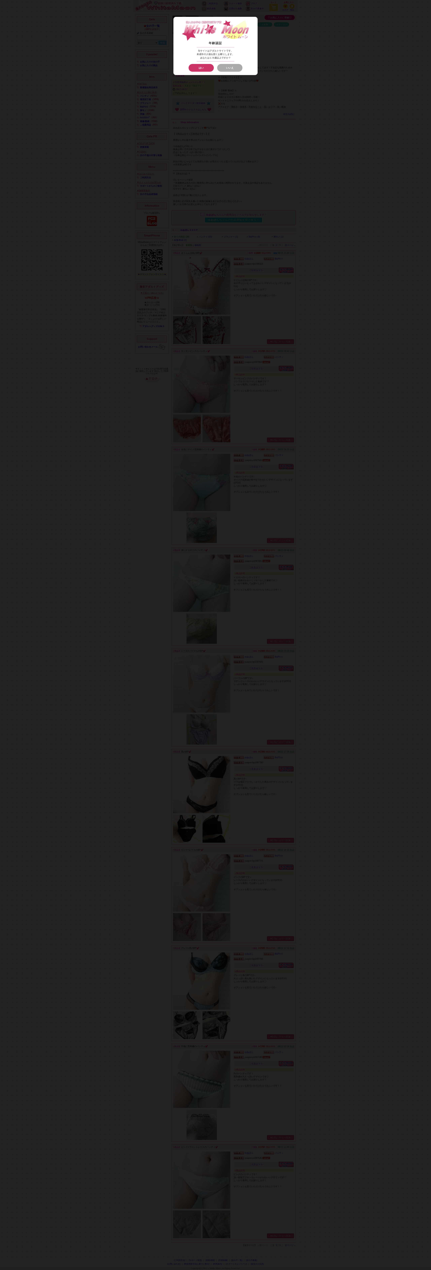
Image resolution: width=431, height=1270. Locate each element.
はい (201, 67)
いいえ (230, 67)
